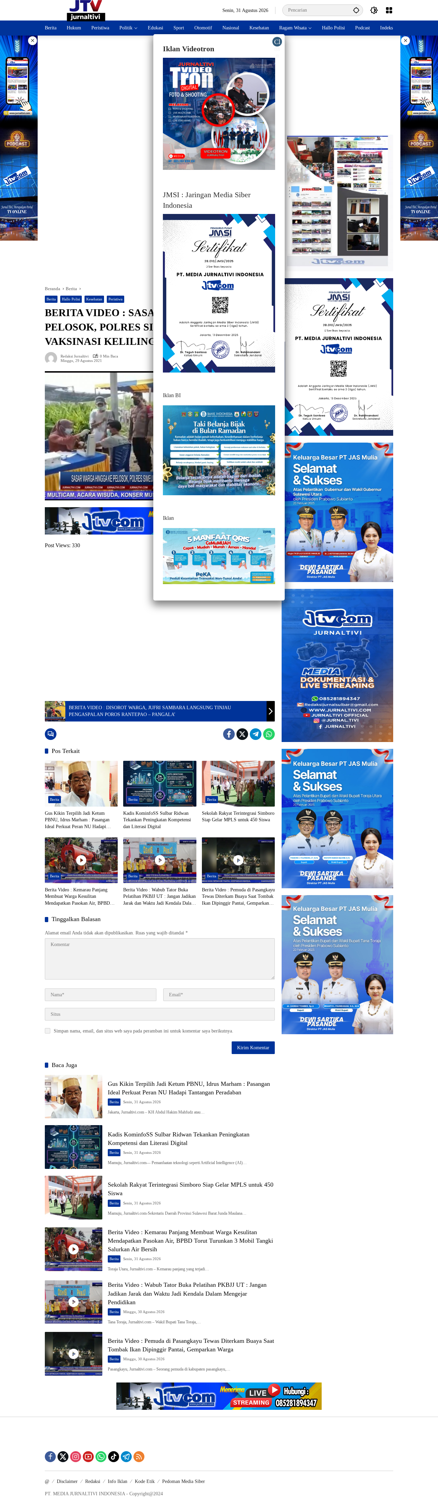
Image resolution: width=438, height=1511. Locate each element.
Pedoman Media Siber (183, 1481)
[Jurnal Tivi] (86, 9)
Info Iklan (117, 1481)
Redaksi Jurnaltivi (75, 356)
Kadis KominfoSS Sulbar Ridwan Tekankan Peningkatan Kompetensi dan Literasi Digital (157, 820)
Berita (51, 299)
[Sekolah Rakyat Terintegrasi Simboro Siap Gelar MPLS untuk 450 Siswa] (238, 784)
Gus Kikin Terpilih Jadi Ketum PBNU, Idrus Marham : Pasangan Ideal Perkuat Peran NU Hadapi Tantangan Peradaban (77, 820)
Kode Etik (145, 1481)
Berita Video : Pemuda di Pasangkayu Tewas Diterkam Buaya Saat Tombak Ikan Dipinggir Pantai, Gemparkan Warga (238, 897)
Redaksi (92, 1481)
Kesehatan (94, 299)
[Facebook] (229, 734)
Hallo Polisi (71, 299)
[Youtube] (88, 1456)
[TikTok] (113, 1456)
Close (277, 42)
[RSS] (138, 1456)
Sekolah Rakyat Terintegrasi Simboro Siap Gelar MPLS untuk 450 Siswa (238, 817)
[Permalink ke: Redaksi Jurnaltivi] (53, 358)
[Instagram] (75, 1456)
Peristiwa (115, 299)
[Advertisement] (160, 625)
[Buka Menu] (389, 10)
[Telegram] (255, 734)
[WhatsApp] (269, 734)
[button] (356, 10)
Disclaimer (67, 1481)
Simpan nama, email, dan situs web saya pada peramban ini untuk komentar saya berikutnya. (143, 1031)
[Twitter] (242, 734)
